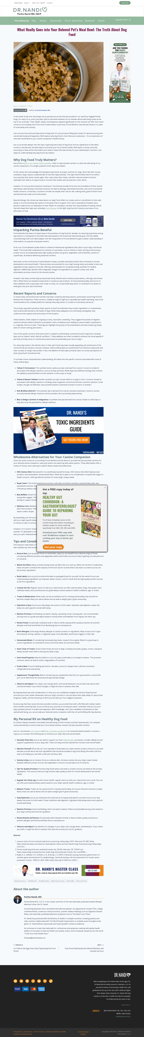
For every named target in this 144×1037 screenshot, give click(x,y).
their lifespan (51, 208)
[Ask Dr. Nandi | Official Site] (30, 11)
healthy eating (44, 881)
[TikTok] (51, 981)
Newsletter (90, 20)
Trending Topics (26, 106)
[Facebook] (15, 981)
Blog (34, 20)
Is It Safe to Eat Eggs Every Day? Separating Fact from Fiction (34, 948)
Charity (101, 20)
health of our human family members (37, 163)
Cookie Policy (28, 1032)
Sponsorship (56, 20)
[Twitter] (21, 981)
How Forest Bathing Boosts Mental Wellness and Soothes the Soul (84, 948)
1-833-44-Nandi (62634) (83, 1033)
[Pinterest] (45, 981)
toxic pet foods (19, 110)
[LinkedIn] (27, 981)
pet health (70, 881)
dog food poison (20, 881)
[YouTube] (39, 981)
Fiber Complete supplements (56, 731)
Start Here (18, 3)
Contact (49, 3)
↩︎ (24, 847)
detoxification (69, 740)
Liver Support (35, 731)
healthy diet (32, 881)
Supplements (121, 19)
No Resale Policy (26, 1034)
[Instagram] (33, 981)
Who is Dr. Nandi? (38, 3)
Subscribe (124, 3)
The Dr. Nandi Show (74, 20)
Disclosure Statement (53, 1032)
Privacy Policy (17, 1032)
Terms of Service (39, 1032)
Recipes (43, 20)
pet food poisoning (57, 881)
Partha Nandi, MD (43, 110)
